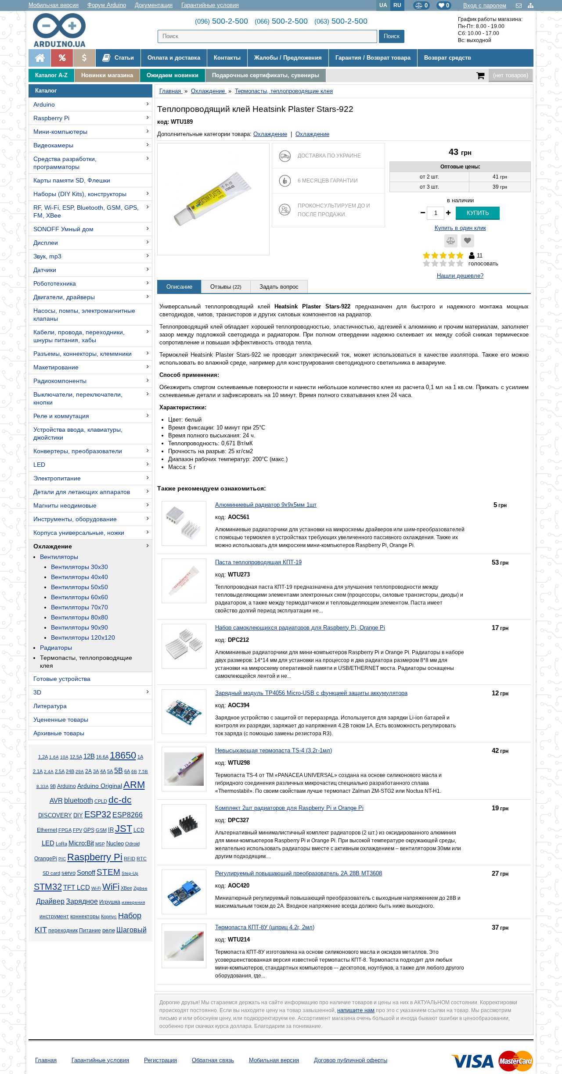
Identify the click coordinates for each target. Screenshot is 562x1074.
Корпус (109, 916)
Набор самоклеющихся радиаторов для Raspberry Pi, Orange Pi (300, 627)
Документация (154, 5)
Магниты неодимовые (65, 505)
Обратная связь (213, 1060)
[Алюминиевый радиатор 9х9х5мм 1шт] (184, 523)
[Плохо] (435, 264)
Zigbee (140, 888)
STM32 (48, 886)
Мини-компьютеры (60, 131)
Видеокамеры (53, 145)
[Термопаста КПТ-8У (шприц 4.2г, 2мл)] (184, 946)
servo (68, 873)
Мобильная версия (54, 5)
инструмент (54, 916)
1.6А (54, 757)
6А (127, 771)
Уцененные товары (60, 719)
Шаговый (131, 930)
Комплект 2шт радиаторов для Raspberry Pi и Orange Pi (289, 808)
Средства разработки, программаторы (65, 162)
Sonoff (86, 872)
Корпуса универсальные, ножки (78, 532)
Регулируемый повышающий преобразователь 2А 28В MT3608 (298, 873)
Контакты (227, 57)
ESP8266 (127, 815)
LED (39, 464)
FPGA (65, 830)
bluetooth (78, 800)
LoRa (61, 843)
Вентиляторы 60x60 (79, 597)
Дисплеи (45, 242)
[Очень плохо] (426, 264)
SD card (51, 873)
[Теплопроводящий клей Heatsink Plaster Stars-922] (213, 199)
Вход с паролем (484, 5)
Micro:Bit (81, 843)
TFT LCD (76, 887)
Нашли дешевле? (460, 275)
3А (96, 771)
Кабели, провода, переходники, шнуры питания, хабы (79, 336)
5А (110, 771)
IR (111, 830)
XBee (126, 888)
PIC (62, 858)
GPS (88, 830)
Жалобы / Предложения (288, 57)
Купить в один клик (460, 228)
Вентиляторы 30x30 (79, 566)
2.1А (38, 771)
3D (37, 692)
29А (80, 771)
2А (88, 771)
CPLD (100, 801)
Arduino (44, 104)
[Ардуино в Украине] (39, 58)
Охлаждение (52, 546)
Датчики (44, 269)
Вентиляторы (59, 556)
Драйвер (50, 901)
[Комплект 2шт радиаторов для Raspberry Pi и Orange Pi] (184, 826)
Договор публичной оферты (350, 1060)
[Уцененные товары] (84, 58)
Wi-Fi (96, 888)
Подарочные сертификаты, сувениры (265, 75)
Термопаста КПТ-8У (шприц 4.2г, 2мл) (264, 927)
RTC (142, 858)
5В (118, 770)
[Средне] (443, 264)
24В (70, 771)
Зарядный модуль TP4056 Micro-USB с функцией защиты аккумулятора (311, 693)
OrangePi (45, 859)
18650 (123, 755)
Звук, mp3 (47, 256)
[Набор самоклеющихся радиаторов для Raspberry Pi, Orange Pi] (184, 646)
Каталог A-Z (51, 75)
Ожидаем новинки (172, 75)
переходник (63, 930)
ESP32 (97, 814)
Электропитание (57, 478)
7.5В (143, 771)
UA (383, 5)
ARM (134, 784)
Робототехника (54, 283)
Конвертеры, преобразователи (77, 451)
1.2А (43, 756)
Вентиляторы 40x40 (79, 576)
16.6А (102, 756)
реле (108, 930)
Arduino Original (99, 785)
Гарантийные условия (210, 5)
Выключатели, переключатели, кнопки (77, 398)
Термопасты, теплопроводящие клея (86, 661)
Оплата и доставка (174, 57)
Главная (46, 1060)
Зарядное (82, 901)
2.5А (60, 771)
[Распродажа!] (61, 58)
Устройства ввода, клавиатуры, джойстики (77, 433)
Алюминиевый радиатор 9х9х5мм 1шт (266, 504)
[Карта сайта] (530, 5)
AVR (56, 800)
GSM (101, 830)
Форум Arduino (106, 5)
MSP (100, 843)
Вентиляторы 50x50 (79, 587)
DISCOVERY (55, 816)
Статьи (123, 57)
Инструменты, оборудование (75, 519)
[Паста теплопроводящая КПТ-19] (184, 581)
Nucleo (115, 843)
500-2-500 (221, 21)
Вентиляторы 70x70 (79, 607)
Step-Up (130, 873)
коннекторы (85, 916)
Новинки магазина (107, 75)
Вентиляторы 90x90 (79, 627)
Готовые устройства (61, 678)
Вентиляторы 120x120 (83, 637)
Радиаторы (56, 647)
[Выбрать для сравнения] (451, 240)
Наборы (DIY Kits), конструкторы (79, 193)
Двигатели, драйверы (64, 297)
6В (134, 771)
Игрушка (109, 902)
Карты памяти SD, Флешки (71, 180)
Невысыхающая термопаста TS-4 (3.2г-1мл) (273, 750)
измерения (133, 902)
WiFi (110, 886)
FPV (77, 830)
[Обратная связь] (519, 5)
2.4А (49, 771)
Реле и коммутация (61, 415)
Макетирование (56, 367)
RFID (129, 858)
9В (53, 786)
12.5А (76, 756)
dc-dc (120, 800)
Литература (50, 705)
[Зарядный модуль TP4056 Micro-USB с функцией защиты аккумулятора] (184, 712)
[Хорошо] (451, 264)
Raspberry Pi (51, 118)
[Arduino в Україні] (66, 30)
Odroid (132, 843)
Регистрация (160, 1060)
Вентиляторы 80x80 (79, 617)
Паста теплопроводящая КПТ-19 (258, 562)
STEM (108, 872)
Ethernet (47, 830)
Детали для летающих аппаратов (81, 491)
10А (64, 757)
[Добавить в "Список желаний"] (467, 240)
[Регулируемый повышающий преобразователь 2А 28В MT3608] (184, 892)
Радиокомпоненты (59, 380)
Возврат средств (447, 57)
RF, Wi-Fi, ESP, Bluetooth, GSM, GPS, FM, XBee (86, 211)
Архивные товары (58, 733)
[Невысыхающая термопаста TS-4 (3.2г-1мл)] (184, 769)
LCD (138, 830)
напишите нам (356, 1010)
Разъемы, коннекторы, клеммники (82, 353)
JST (123, 828)
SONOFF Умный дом (63, 229)
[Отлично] (460, 264)
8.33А (42, 786)
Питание (90, 930)
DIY (78, 816)
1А (140, 756)
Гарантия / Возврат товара (373, 57)
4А (103, 771)
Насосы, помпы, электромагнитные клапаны (84, 314)
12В (89, 756)
